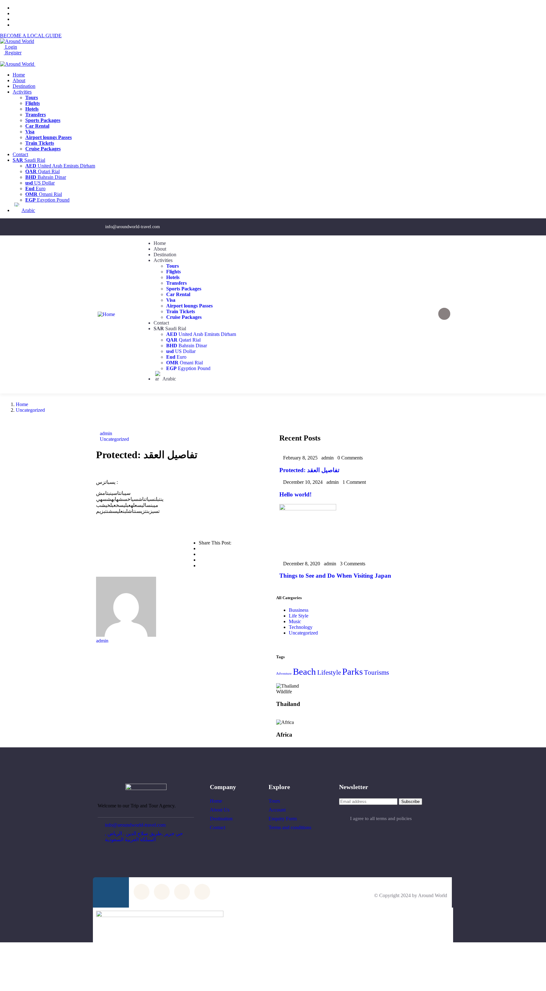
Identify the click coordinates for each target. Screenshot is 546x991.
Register (12, 52)
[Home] (106, 314)
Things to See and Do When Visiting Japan (335, 575)
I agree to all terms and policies (381, 818)
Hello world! (295, 494)
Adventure (284, 673)
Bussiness (298, 610)
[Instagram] (397, 226)
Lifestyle (329, 672)
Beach (304, 671)
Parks (352, 671)
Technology (300, 627)
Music (295, 621)
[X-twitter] (417, 226)
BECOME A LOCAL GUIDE (31, 35)
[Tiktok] (437, 226)
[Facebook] (377, 226)
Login (10, 47)
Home (22, 404)
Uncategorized (30, 410)
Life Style (298, 615)
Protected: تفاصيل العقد (309, 470)
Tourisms (376, 672)
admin (106, 433)
